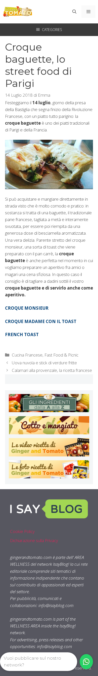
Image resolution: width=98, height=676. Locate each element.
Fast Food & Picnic (61, 355)
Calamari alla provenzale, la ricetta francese (52, 370)
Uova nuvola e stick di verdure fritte (44, 363)
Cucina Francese (27, 355)
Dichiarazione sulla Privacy (34, 540)
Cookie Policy (22, 531)
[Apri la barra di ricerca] (74, 11)
